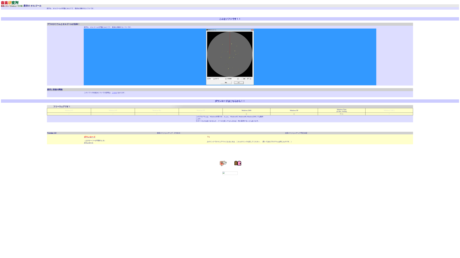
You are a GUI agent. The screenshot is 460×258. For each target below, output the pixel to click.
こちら (114, 93)
